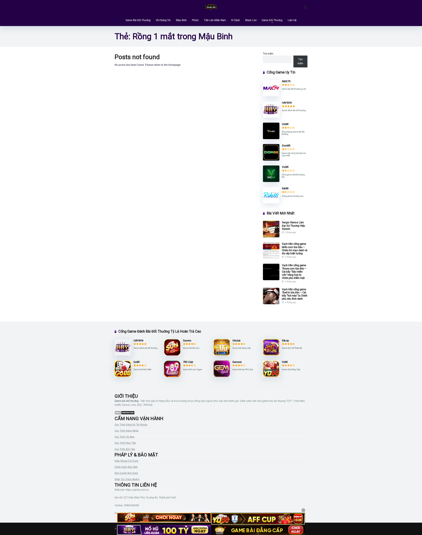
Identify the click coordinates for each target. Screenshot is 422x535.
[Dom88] (271, 159)
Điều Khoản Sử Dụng (126, 460)
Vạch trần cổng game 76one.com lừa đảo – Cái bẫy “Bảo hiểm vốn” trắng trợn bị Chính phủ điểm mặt (294, 272)
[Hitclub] (221, 354)
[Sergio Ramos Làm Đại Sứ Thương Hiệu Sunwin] (271, 236)
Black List (250, 20)
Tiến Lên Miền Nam (215, 20)
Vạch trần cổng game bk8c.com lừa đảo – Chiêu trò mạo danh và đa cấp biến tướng (294, 248)
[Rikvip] (271, 354)
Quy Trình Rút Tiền (125, 449)
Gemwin (237, 362)
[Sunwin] (172, 354)
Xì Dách (235, 20)
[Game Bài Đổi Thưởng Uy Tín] (211, 7)
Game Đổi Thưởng (272, 20)
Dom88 (286, 145)
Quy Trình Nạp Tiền (125, 443)
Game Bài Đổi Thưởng (138, 20)
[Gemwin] (221, 376)
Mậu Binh (181, 20)
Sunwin (187, 340)
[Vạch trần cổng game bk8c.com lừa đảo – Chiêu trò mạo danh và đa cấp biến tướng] (271, 257)
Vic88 (285, 167)
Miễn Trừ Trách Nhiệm (127, 479)
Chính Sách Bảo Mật (126, 467)
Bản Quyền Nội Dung (126, 473)
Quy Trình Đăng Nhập (127, 430)
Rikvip (285, 340)
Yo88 (285, 362)
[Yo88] (271, 376)
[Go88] (123, 376)
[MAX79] (271, 95)
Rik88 (285, 188)
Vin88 (285, 124)
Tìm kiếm (268, 53)
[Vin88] (271, 138)
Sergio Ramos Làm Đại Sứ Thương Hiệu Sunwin (293, 225)
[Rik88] (271, 202)
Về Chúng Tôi (163, 20)
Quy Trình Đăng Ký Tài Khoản (131, 424)
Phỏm (195, 20)
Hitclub (236, 340)
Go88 (137, 362)
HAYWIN (287, 102)
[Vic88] (271, 181)
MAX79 (286, 81)
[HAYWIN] (271, 116)
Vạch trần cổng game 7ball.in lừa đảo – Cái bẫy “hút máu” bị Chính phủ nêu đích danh (294, 294)
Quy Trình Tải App (125, 436)
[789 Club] (172, 376)
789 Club (188, 362)
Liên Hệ (292, 20)
